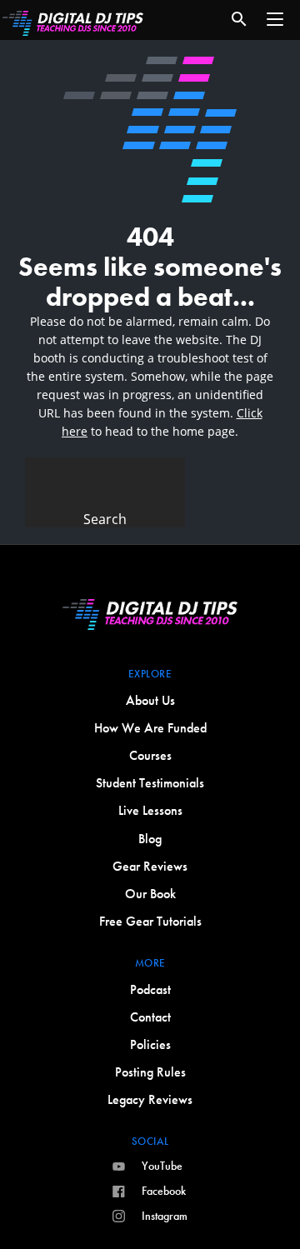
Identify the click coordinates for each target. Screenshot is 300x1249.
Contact (150, 1017)
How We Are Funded (150, 728)
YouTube (162, 1165)
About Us (150, 700)
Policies (150, 1044)
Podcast (150, 989)
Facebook (164, 1190)
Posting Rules (150, 1072)
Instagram (165, 1215)
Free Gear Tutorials (150, 921)
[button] (275, 19)
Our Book (150, 893)
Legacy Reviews (150, 1099)
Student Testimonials (150, 783)
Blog (150, 838)
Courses (150, 755)
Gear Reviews (150, 866)
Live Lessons (150, 810)
